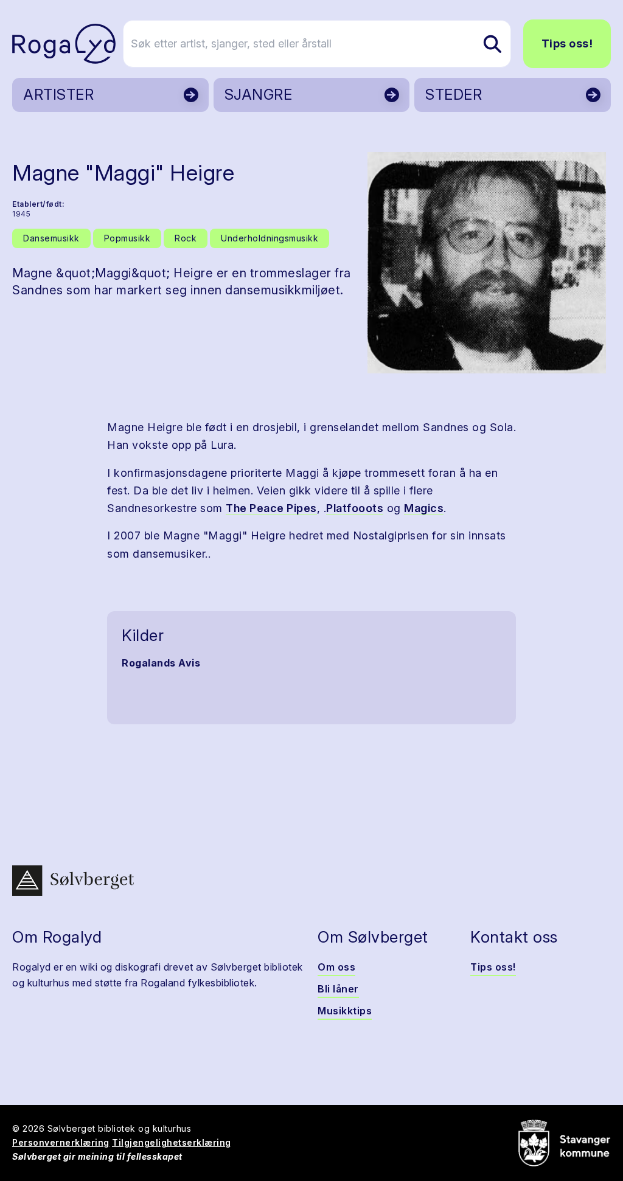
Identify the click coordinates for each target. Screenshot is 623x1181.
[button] (486, 262)
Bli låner (338, 989)
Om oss (336, 967)
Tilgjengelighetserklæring (171, 1142)
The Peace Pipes (271, 508)
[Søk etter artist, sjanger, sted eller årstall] (492, 44)
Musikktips (345, 1011)
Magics (424, 508)
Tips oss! (567, 43)
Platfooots (354, 508)
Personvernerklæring (61, 1142)
